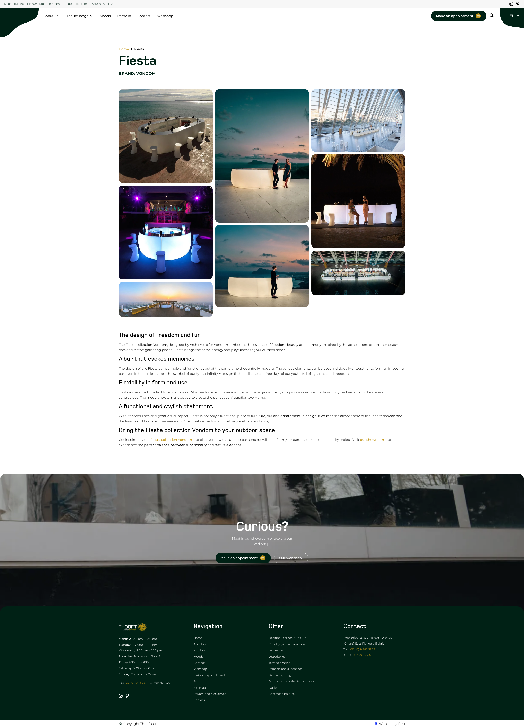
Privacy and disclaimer (210, 694)
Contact (199, 663)
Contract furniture (282, 694)
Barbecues (276, 650)
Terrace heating (280, 663)
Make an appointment (209, 675)
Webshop (200, 669)
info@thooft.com (366, 655)
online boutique (136, 683)
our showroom (372, 440)
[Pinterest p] (518, 4)
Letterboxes (277, 656)
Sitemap (200, 688)
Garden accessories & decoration (292, 681)
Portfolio (200, 650)
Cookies (199, 700)
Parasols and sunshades (285, 669)
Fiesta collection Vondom (171, 440)
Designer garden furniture (287, 638)
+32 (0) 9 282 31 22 (362, 649)
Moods (198, 656)
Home (124, 49)
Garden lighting (280, 675)
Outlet (273, 688)
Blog (197, 681)
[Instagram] (511, 4)
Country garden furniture (287, 644)
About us (200, 644)
